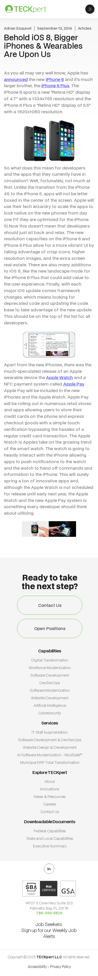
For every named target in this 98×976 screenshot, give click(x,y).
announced (16, 79)
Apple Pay (73, 384)
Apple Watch (59, 377)
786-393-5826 (49, 913)
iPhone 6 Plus (55, 86)
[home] (30, 9)
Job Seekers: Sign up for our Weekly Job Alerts (49, 930)
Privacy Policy (60, 966)
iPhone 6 (55, 79)
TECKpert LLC (49, 957)
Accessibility (37, 966)
